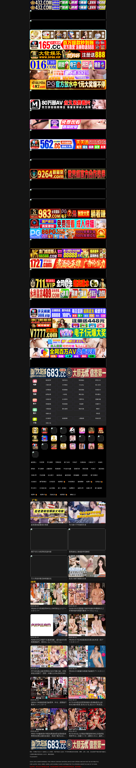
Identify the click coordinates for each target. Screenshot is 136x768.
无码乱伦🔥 (99, 482)
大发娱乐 (34, 482)
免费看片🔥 (61, 482)
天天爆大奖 (43, 488)
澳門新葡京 (43, 482)
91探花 (65, 394)
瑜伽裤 (81, 404)
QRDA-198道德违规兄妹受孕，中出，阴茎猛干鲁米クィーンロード (49, 703)
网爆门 (98, 409)
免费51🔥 (89, 482)
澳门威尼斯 (98, 488)
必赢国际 (49, 469)
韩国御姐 (65, 390)
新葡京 (33, 469)
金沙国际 (52, 488)
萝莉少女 (98, 380)
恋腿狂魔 (98, 399)
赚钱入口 (73, 494)
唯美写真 (81, 409)
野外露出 (98, 394)
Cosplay (81, 385)
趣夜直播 (68, 475)
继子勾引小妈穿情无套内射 (41, 552)
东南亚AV (98, 390)
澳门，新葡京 (62, 488)
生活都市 (48, 418)
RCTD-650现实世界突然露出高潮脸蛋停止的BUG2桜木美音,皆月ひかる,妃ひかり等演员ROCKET (86, 704)
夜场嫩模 (76, 475)
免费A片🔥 (43, 494)
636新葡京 (71, 482)
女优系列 (65, 399)
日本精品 (65, 385)
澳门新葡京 (94, 475)
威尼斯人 (34, 462)
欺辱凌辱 (48, 394)
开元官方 (34, 488)
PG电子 (75, 462)
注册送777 (92, 462)
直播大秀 (89, 488)
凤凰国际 (58, 469)
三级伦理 (48, 385)
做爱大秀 (80, 488)
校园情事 (65, 418)
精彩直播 (85, 469)
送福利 (100, 462)
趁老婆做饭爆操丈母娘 (39, 525)
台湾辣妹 (48, 390)
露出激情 (65, 409)
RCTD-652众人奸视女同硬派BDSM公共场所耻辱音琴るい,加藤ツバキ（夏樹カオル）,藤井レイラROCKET (86, 736)
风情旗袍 (48, 404)
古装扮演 (48, 399)
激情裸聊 (80, 482)
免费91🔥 (34, 494)
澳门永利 (67, 462)
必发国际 (85, 475)
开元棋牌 (50, 462)
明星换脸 (65, 404)
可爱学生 (81, 399)
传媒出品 (48, 413)
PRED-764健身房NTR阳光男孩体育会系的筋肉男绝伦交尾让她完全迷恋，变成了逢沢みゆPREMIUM (48, 736)
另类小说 (48, 423)
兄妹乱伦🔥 (53, 494)
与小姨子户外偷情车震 (77, 525)
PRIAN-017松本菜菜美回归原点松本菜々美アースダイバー (86, 641)
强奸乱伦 (65, 380)
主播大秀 (34, 475)
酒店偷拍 (101, 469)
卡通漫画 (48, 409)
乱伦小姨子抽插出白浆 (77, 578)
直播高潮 (77, 469)
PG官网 (42, 462)
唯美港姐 (81, 390)
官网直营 (58, 462)
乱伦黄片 (51, 475)
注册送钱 (83, 462)
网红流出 (81, 394)
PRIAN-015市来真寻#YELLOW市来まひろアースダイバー (48, 609)
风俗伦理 (98, 418)
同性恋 (98, 413)
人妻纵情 (81, 418)
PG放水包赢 (67, 469)
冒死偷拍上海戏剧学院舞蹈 (79, 552)
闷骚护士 (98, 404)
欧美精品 (81, 380)
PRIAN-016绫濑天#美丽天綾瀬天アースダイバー (86, 672)
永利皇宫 (52, 482)
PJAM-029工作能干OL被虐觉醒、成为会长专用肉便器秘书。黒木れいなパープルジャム (49, 641)
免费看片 (72, 488)
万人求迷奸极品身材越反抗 (41, 578)
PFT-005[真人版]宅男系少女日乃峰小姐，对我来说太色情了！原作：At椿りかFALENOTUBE (48, 672)
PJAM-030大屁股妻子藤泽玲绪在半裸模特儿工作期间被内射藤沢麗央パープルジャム (86, 609)
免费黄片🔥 (63, 494)
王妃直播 (42, 475)
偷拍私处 (59, 475)
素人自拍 (98, 385)
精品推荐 (48, 380)
